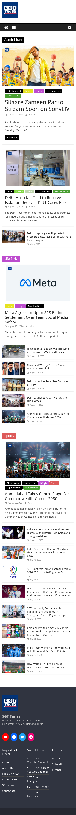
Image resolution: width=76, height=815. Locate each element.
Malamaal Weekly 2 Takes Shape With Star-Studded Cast (46, 366)
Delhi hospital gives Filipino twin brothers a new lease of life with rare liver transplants (49, 237)
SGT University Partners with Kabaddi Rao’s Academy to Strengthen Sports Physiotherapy (46, 612)
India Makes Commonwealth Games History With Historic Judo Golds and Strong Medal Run (48, 533)
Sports (54, 483)
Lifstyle (38, 90)
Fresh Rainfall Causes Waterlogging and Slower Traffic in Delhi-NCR (48, 350)
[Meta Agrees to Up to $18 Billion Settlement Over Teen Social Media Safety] (38, 266)
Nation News (9, 779)
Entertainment (14, 90)
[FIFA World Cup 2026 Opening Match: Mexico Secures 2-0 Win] (13, 662)
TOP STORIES (13, 95)
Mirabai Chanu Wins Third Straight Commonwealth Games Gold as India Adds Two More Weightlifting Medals (49, 592)
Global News (13, 483)
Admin (31, 114)
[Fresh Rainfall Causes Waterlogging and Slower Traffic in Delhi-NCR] (13, 347)
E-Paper (56, 770)
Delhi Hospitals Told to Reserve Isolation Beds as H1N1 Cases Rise (35, 200)
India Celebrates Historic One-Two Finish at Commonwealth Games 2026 (47, 552)
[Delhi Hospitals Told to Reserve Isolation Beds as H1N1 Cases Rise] (38, 151)
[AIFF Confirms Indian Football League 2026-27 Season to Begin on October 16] (13, 567)
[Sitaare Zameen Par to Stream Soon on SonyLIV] (38, 48)
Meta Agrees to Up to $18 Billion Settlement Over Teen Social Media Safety (36, 317)
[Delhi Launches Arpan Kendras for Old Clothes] (13, 396)
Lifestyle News (10, 773)
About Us (7, 768)
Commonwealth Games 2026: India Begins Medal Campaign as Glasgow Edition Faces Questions (48, 631)
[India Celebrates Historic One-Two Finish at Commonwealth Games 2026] (13, 547)
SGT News (8, 785)
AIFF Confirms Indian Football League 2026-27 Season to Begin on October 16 (49, 572)
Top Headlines (53, 90)
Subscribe (58, 764)
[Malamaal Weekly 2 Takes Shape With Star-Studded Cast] (13, 363)
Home (5, 762)
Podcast (56, 758)
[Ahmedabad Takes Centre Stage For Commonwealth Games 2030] (13, 412)
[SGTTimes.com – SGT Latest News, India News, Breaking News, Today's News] (6, 27)
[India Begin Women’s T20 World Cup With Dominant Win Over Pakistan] (13, 646)
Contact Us (8, 790)
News (29, 191)
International (29, 483)
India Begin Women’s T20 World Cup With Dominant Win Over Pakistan (48, 649)
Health (19, 191)
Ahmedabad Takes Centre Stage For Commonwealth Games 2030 (48, 415)
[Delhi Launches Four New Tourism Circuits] (13, 379)
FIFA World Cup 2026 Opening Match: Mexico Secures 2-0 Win (45, 665)
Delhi (9, 191)
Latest (28, 90)
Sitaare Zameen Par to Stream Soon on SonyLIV (37, 105)
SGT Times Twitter (38, 786)
